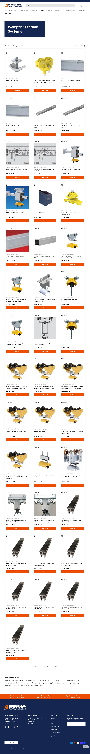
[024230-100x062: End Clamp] (72, 328)
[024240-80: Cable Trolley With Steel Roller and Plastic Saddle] (72, 241)
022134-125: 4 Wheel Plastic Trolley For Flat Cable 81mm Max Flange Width (16, 387)
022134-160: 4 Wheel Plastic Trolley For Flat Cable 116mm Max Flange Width (44, 387)
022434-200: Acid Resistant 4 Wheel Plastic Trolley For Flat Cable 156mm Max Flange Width (17, 476)
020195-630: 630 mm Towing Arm (15, 212)
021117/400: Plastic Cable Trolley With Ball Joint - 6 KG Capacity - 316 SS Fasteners (44, 82)
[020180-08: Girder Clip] (17, 65)
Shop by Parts (33, 10)
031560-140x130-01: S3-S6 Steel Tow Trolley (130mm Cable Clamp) (44, 521)
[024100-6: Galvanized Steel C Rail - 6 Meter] (45, 241)
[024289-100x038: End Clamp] (72, 284)
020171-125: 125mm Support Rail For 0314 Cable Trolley (44, 564)
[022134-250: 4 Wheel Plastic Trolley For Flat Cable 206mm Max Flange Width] (17, 415)
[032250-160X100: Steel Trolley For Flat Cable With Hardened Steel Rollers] (72, 460)
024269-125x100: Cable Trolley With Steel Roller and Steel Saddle (16, 300)
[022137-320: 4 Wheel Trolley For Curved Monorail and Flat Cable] (45, 415)
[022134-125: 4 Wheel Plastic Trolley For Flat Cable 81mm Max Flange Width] (17, 371)
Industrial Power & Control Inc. (13, 748)
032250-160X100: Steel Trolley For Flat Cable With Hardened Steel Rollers (71, 475)
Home (6, 10)
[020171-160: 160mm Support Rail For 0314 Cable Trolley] (72, 548)
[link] (33, 666)
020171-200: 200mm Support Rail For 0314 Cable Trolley (16, 607)
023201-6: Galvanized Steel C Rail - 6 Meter (44, 126)
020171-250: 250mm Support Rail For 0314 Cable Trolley (44, 607)
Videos (43, 10)
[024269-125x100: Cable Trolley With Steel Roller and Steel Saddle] (17, 284)
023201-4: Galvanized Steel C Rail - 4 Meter (71, 126)
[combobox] (50, 5)
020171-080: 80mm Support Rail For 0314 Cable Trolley (71, 521)
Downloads (57, 10)
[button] (84, 5)
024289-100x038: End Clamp (69, 299)
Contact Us (49, 10)
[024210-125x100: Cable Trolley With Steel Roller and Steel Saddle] (17, 328)
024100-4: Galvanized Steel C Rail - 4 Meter (16, 256)
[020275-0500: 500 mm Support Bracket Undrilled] (17, 154)
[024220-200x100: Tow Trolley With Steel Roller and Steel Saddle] (45, 328)
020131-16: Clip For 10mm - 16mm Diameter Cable (70, 213)
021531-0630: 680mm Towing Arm (15, 125)
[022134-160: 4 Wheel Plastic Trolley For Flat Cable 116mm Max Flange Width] (45, 371)
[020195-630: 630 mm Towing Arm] (17, 197)
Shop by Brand (23, 10)
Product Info (12, 10)
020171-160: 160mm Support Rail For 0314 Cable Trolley (71, 564)
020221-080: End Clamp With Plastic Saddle (44, 475)
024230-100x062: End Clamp (69, 343)
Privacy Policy (55, 723)
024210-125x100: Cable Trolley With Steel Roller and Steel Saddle (16, 343)
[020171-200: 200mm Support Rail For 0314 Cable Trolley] (17, 592)
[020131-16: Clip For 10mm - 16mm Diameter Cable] (72, 197)
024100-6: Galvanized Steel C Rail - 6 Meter (44, 256)
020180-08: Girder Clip (12, 80)
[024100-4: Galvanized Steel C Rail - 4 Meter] (17, 241)
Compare (10, 53)
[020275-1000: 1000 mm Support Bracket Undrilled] (45, 154)
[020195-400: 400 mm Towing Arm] (72, 154)
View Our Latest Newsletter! (60, 1)
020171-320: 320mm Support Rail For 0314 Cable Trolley (16, 651)
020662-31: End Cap (39, 212)
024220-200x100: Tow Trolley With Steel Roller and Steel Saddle (45, 343)
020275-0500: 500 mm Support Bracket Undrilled (16, 170)
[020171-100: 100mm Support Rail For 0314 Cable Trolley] (17, 548)
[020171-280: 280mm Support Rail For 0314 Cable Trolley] (72, 592)
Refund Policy (54, 729)
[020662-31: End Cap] (45, 197)
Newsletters (7, 13)
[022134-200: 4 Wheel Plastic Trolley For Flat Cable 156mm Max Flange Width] (72, 371)
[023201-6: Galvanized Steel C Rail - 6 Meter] (45, 110)
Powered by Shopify (23, 748)
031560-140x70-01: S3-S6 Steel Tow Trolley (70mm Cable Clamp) (16, 521)
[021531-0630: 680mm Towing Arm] (17, 110)
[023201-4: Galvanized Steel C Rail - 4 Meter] (72, 110)
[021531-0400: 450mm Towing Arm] (72, 65)
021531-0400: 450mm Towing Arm (70, 80)
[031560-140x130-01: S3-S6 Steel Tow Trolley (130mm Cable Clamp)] (45, 505)
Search (53, 718)
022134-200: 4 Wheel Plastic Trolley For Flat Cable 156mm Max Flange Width (72, 387)
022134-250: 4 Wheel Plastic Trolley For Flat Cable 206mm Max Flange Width (16, 430)
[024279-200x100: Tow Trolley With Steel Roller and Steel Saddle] (45, 284)
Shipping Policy (55, 726)
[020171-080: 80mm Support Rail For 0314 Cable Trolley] (72, 505)
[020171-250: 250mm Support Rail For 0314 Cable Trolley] (45, 592)
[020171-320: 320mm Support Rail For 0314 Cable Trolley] (17, 635)
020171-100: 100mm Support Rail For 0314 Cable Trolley (16, 564)
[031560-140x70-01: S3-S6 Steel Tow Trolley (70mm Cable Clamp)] (17, 505)
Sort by (15, 46)
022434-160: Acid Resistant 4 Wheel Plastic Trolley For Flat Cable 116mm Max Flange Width (72, 431)
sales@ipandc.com (70, 10)
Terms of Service (55, 732)
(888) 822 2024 (81, 10)
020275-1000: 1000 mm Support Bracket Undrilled (45, 170)
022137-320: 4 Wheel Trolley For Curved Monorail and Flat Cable (45, 430)
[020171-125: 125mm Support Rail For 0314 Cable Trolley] (45, 548)
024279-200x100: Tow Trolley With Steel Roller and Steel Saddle (45, 300)
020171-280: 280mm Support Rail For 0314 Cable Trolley (71, 607)
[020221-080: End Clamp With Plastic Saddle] (45, 460)
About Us (71, 1)
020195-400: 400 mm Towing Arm (70, 169)
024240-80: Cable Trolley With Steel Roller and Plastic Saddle (71, 256)
